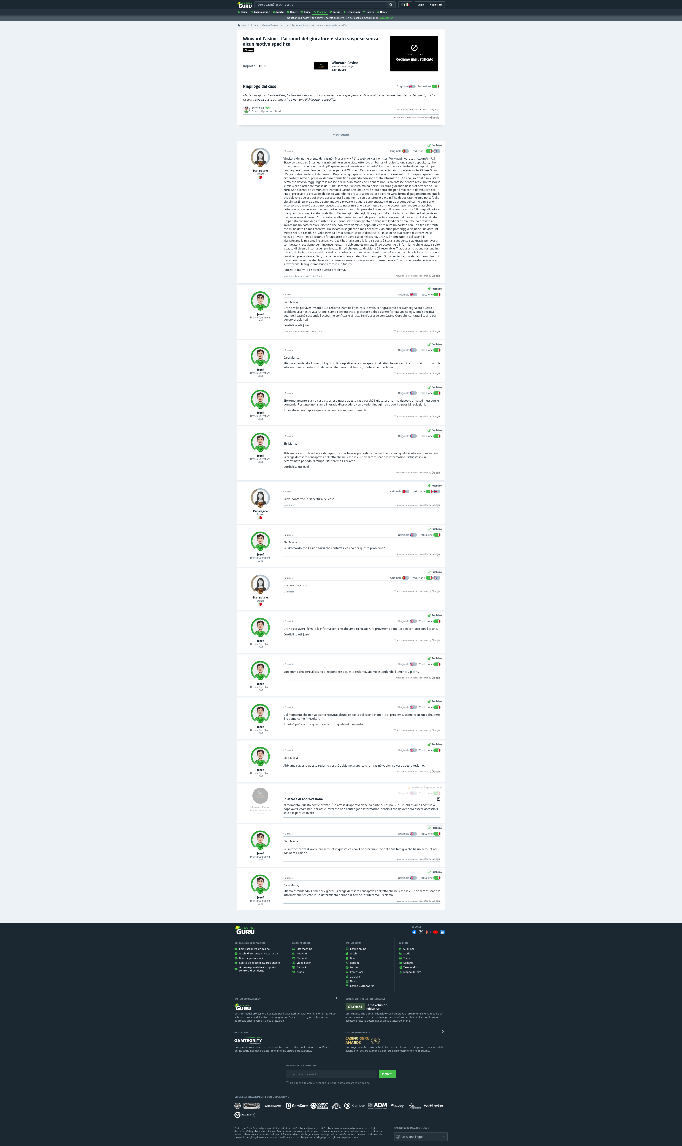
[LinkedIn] (442, 932)
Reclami (321, 12)
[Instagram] (428, 932)
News (383, 12)
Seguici (416, 926)
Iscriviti (387, 1074)
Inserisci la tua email (300, 1071)
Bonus (293, 12)
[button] (421, 1136)
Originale (402, 86)
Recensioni (353, 12)
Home (244, 12)
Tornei (370, 12)
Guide (307, 12)
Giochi (280, 12)
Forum (336, 12)
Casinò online (262, 12)
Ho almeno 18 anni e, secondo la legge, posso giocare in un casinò (330, 1083)
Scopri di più (371, 18)
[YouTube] (435, 932)
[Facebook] (414, 932)
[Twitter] (421, 932)
